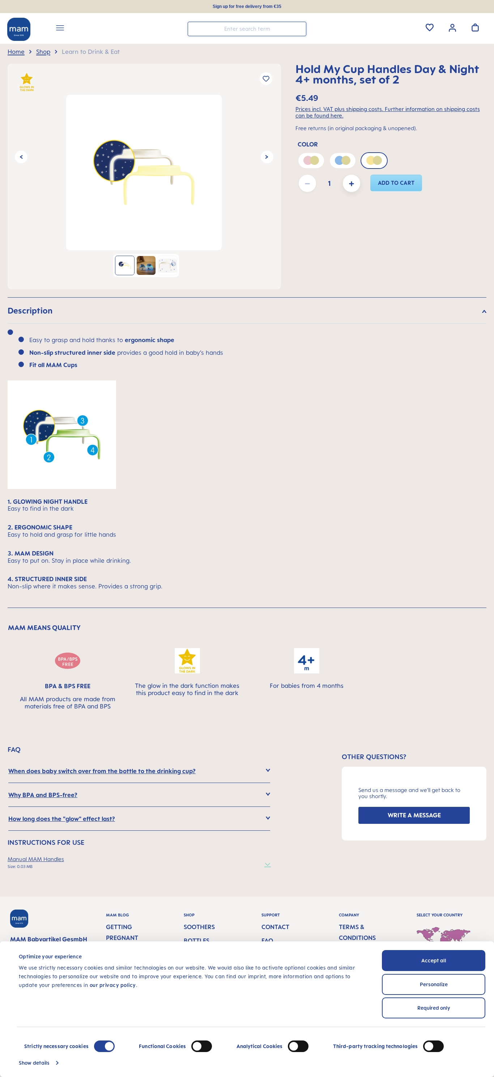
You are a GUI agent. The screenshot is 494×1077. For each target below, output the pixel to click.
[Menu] (60, 29)
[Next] (267, 157)
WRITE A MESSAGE (414, 815)
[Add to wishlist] (266, 78)
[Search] (299, 28)
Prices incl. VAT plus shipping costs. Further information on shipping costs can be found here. (387, 112)
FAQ (267, 940)
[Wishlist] (430, 27)
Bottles (196, 940)
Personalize (434, 984)
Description (30, 310)
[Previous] (21, 157)
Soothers (199, 927)
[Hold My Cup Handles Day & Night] (144, 172)
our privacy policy (113, 985)
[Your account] (452, 27)
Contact (275, 927)
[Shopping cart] (475, 27)
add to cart (396, 183)
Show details (34, 1063)
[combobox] (247, 29)
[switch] (201, 1046)
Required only (433, 1008)
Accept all (433, 960)
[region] (144, 176)
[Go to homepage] (18, 29)
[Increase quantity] (351, 183)
